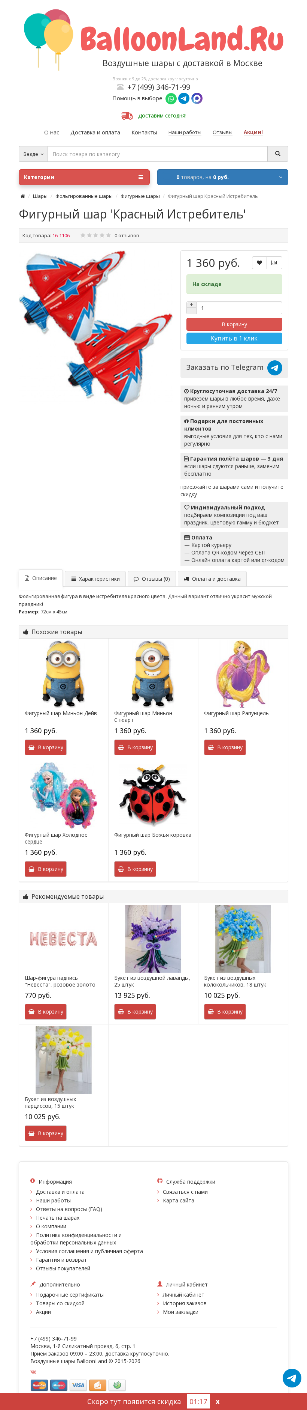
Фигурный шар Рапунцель (236, 713)
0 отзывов (127, 235)
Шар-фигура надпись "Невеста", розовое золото (60, 981)
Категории (39, 177)
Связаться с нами (185, 1191)
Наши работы (53, 1200)
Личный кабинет (183, 1294)
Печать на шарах (57, 1217)
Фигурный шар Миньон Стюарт (143, 716)
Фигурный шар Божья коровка (152, 835)
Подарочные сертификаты (70, 1294)
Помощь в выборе (138, 98)
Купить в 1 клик (234, 338)
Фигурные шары (140, 196)
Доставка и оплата (60, 1191)
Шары (40, 196)
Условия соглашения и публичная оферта (89, 1251)
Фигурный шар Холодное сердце (56, 838)
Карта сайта (178, 1200)
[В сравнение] (274, 262)
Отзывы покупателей (63, 1268)
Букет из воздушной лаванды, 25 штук (152, 981)
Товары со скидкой (60, 1303)
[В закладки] (259, 262)
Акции (43, 1311)
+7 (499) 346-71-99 (158, 87)
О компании (51, 1226)
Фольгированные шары (84, 196)
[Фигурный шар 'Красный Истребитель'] (96, 327)
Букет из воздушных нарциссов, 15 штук (50, 1102)
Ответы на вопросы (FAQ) (69, 1209)
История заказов (185, 1303)
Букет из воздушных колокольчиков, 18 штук (235, 981)
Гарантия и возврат (61, 1259)
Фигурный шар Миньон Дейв (61, 713)
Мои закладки (180, 1311)
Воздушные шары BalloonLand (68, 1361)
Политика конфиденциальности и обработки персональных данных (76, 1238)
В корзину (234, 324)
